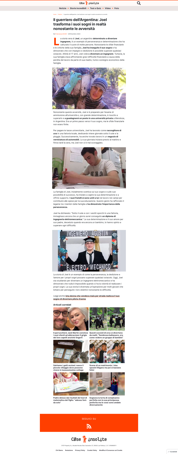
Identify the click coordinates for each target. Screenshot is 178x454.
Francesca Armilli (61, 34)
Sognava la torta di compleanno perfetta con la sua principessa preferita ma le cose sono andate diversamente (105, 401)
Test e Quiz (95, 8)
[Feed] (89, 426)
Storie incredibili (78, 8)
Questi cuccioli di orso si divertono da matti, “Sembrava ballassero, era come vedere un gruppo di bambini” (106, 335)
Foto (116, 8)
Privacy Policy (80, 450)
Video (108, 8)
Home (54, 14)
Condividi (173, 452)
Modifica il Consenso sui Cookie (110, 450)
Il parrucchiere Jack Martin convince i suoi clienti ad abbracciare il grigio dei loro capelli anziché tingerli (70, 335)
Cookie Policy (92, 450)
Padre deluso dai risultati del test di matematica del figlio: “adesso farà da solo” (70, 400)
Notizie (62, 8)
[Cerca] (139, 3)
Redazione (69, 450)
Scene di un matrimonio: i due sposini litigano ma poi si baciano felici (105, 367)
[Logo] (89, 3)
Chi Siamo (59, 450)
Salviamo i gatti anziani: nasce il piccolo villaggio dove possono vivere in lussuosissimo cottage (68, 367)
